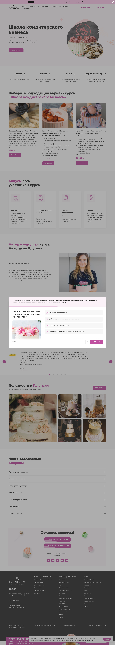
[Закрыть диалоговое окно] (112, 2)
